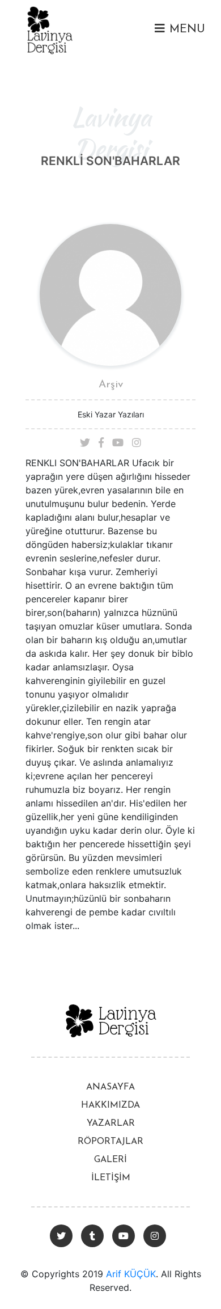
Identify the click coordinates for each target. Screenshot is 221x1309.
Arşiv (111, 384)
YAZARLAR (111, 1123)
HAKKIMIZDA (110, 1105)
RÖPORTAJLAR (110, 1141)
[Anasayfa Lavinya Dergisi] (50, 29)
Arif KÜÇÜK (131, 1274)
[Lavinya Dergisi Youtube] (123, 1236)
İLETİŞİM (110, 1178)
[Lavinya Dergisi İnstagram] (154, 1236)
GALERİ (110, 1159)
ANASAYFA (110, 1087)
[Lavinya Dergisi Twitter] (61, 1236)
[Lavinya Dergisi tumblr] (92, 1236)
